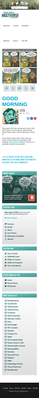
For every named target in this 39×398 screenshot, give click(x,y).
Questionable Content (16, 346)
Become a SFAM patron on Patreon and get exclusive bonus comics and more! (13, 197)
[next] (26, 88)
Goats (15, 41)
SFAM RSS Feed (13, 257)
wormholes (23, 162)
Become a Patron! (10, 218)
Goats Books (12, 283)
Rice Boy (10, 352)
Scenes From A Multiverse (18, 391)
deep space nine (26, 156)
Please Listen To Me (15, 343)
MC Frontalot (12, 328)
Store (15, 26)
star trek (14, 162)
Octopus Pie (12, 334)
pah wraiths (31, 159)
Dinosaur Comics (14, 319)
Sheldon (10, 358)
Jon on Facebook (14, 266)
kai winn (16, 159)
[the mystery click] (19, 88)
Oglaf (9, 337)
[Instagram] (22, 3)
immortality (7, 159)
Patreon (25, 26)
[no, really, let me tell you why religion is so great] (19, 66)
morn (22, 159)
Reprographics (13, 349)
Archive (6, 26)
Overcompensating (14, 340)
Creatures (11, 313)
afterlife (10, 156)
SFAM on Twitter (13, 260)
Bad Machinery (13, 301)
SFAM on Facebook (14, 263)
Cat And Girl (12, 304)
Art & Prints (12, 233)
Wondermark (12, 370)
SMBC (9, 361)
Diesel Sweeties (13, 316)
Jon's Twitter (12, 254)
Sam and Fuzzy (13, 355)
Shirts (9, 230)
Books (9, 227)
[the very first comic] (6, 88)
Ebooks (6, 41)
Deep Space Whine (17, 142)
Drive (9, 322)
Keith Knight (12, 325)
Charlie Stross (13, 310)
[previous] (13, 88)
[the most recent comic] (32, 88)
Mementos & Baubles (15, 236)
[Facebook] (12, 3)
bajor (17, 156)
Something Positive (15, 364)
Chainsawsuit (12, 307)
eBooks (10, 239)
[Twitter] (17, 3)
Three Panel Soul (14, 367)
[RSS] (26, 3)
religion (5, 162)
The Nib (24, 41)
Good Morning (14, 101)
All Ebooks (11, 286)
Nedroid (10, 331)
